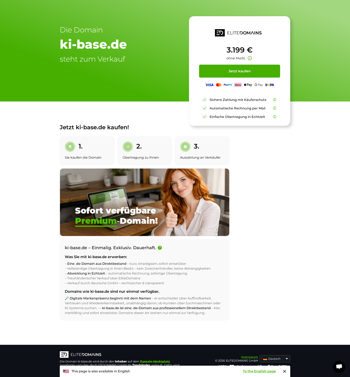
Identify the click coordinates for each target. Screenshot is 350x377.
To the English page (259, 371)
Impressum (249, 357)
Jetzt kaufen (239, 71)
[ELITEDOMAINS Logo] (120, 355)
